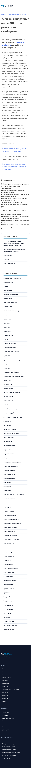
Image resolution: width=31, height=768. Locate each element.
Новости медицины (10, 474)
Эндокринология (9, 629)
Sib (6, 654)
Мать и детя (8, 425)
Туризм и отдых (9, 589)
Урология (7, 593)
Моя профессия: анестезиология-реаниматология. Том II (15, 250)
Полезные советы (9, 531)
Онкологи (4, 701)
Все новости (8, 307)
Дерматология (8, 335)
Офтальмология (9, 503)
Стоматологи (5, 672)
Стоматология (8, 576)
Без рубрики (8, 290)
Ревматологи (5, 686)
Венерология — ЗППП (11, 294)
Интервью (7, 368)
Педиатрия (7, 507)
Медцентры (5, 712)
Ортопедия (7, 486)
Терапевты (5, 680)
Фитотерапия (8, 613)
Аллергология (8, 282)
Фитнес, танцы (8, 609)
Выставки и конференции (12, 311)
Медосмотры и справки (9, 755)
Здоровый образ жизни (11, 352)
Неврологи (5, 698)
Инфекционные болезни (11, 372)
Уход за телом (8, 601)
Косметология (8, 401)
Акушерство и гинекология (12, 278)
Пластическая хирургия (11, 519)
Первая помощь (9, 511)
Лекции (6, 405)
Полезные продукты (10, 527)
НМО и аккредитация (11, 466)
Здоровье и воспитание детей (13, 360)
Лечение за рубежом (10, 413)
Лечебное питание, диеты (12, 409)
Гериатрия (7, 327)
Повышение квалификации (12, 523)
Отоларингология (9, 499)
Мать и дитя (5, 721)
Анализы (4, 741)
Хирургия (7, 617)
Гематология (8, 319)
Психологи (5, 692)
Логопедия (7, 421)
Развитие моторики (10, 263)
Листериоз (7, 259)
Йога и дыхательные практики (14, 376)
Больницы (5, 715)
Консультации (8, 396)
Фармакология (8, 605)
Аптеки (4, 724)
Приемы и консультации (9, 749)
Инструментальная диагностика (11, 744)
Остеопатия (7, 490)
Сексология (7, 560)
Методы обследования (11, 433)
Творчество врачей (10, 580)
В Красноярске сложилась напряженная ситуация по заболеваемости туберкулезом (15, 186)
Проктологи (5, 683)
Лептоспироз (8, 255)
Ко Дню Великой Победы (12, 392)
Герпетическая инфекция (10, 229)
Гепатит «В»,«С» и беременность (12, 214)
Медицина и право (10, 429)
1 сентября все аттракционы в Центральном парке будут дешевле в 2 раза (14, 205)
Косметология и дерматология (11, 752)
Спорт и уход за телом (11, 568)
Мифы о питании (9, 437)
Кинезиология (8, 388)
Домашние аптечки (10, 343)
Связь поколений (9, 556)
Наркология (7, 450)
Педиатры (5, 669)
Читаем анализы (9, 621)
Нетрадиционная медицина (13, 462)
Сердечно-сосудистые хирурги (11, 689)
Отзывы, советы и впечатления (14, 495)
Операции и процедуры (9, 746)
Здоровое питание (10, 347)
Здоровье (7, 356)
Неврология (7, 458)
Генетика (7, 323)
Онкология (7, 482)
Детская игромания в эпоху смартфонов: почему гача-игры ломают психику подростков (14, 243)
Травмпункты (6, 729)
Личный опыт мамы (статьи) (13, 417)
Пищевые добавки (10, 515)
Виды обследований (10, 302)
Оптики (4, 727)
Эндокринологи (6, 677)
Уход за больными (10, 597)
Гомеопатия (7, 331)
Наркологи (5, 695)
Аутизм (6, 286)
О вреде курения (9, 478)
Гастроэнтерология (10, 315)
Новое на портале (9, 470)
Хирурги (4, 675)
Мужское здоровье (10, 445)
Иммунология (8, 364)
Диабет (6, 339)
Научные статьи (9, 454)
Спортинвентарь (9, 572)
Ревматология (8, 548)
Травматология (9, 584)
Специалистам (8, 564)
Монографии (8, 441)
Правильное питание (10, 535)
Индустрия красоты (8, 718)
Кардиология (8, 384)
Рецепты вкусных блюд (11, 552)
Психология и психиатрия (12, 540)
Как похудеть (8, 380)
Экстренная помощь (10, 625)
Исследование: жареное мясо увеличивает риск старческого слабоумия (14, 166)
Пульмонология (9, 544)
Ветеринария (8, 298)
